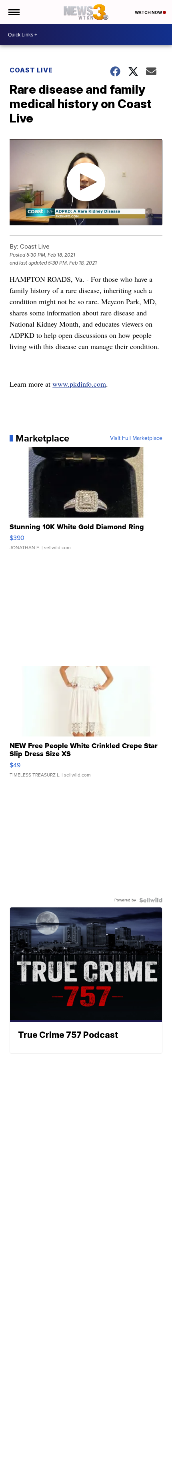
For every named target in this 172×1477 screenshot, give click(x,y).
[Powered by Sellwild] (150, 900)
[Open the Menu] (13, 12)
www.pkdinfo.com (79, 384)
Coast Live (31, 70)
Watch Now (149, 12)
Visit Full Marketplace (136, 438)
